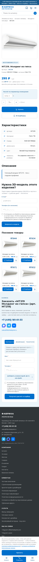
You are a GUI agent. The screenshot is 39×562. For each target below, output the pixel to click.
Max (3, 536)
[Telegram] (9, 325)
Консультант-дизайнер (9, 518)
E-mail (4, 196)
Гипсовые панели (7, 515)
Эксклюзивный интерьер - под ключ (14, 521)
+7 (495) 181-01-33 (12, 319)
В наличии (5, 463)
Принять (19, 553)
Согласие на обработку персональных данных (17, 389)
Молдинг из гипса (8, 254)
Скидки (4, 466)
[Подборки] (27, 8)
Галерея (4, 460)
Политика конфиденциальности (14, 387)
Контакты (5, 469)
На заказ (4, 454)
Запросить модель (12, 224)
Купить (20, 109)
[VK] (14, 325)
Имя (6, 356)
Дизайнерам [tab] (20, 342)
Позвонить (19, 560)
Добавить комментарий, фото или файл (18, 377)
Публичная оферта (25, 219)
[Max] (8, 439)
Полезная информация (9, 491)
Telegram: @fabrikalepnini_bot (11, 530)
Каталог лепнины (20, 18)
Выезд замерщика (8, 512)
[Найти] (35, 13)
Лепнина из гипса (7, 18)
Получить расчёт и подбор (19, 396)
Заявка (32, 560)
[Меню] (35, 8)
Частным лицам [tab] (10, 342)
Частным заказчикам (8, 481)
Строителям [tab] (30, 342)
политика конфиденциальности (11, 546)
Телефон (8, 366)
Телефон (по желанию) (10, 205)
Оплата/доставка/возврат (10, 494)
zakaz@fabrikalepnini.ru (9, 330)
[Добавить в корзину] (16, 260)
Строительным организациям (11, 484)
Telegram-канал (7, 533)
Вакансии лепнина (8, 473)
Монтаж (4, 457)
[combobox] (18, 13)
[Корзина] (31, 8)
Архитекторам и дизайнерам (11, 487)
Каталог (4, 451)
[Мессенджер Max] (4, 325)
